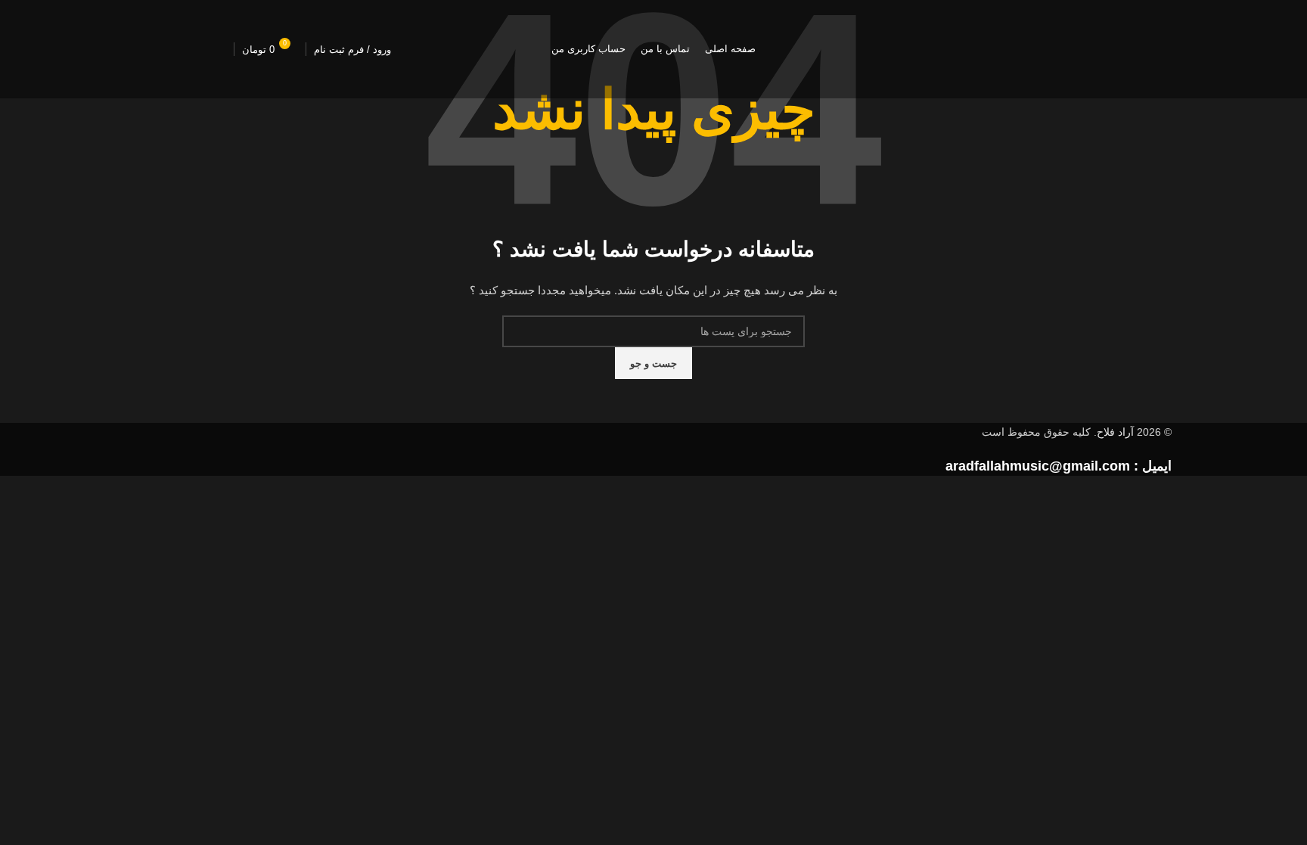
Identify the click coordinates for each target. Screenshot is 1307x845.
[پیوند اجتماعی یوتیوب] (181, 49)
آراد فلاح (1115, 432)
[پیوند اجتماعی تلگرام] (143, 49)
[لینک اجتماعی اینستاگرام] (218, 49)
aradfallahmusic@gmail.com (1037, 466)
